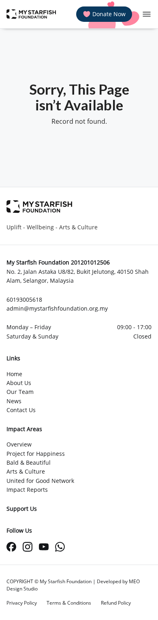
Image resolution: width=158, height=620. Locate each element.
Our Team (20, 392)
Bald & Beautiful (28, 462)
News (13, 401)
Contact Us (21, 410)
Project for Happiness (35, 453)
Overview (19, 444)
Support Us (21, 508)
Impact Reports (27, 489)
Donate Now (109, 14)
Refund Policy (116, 603)
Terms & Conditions (69, 603)
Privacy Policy (21, 603)
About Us (18, 383)
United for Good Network (40, 481)
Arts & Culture (25, 471)
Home (14, 374)
